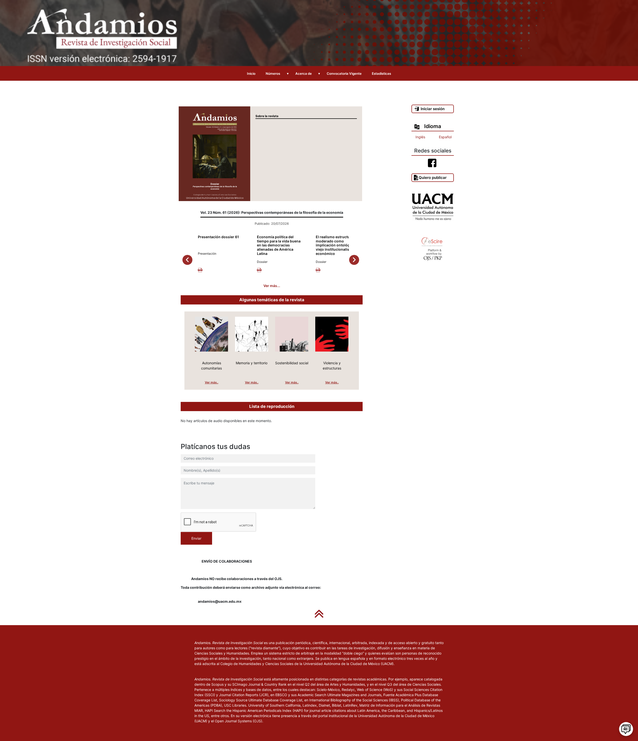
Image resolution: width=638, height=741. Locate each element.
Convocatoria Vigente (344, 73)
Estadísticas (381, 73)
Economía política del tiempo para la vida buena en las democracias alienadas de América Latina (279, 245)
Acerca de (303, 73)
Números (273, 73)
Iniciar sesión (433, 108)
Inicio (251, 73)
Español (445, 137)
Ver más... (271, 286)
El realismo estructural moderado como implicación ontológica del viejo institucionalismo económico (338, 245)
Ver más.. (211, 382)
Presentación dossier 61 (218, 237)
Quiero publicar (433, 177)
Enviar (196, 538)
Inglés (420, 137)
